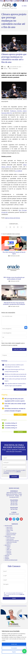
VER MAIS (20, 414)
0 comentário (14, 68)
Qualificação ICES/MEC (11, 542)
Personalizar (14, 648)
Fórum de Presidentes (11, 533)
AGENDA (7, 557)
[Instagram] (10, 519)
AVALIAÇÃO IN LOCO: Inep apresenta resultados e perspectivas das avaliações (14, 303)
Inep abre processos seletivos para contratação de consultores (14, 366)
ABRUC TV (8, 549)
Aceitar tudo (14, 644)
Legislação (8, 552)
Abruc (4, 66)
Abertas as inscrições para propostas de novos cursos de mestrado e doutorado (15, 375)
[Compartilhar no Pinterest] (14, 227)
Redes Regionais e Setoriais (12, 540)
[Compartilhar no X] (6, 227)
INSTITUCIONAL (8, 525)
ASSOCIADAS (8, 536)
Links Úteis (8, 554)
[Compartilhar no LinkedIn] (17, 227)
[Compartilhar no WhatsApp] (21, 227)
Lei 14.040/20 (18, 171)
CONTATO (7, 558)
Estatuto (8, 531)
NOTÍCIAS (7, 555)
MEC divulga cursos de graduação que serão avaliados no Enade (14, 278)
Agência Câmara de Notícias (12, 218)
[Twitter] (14, 519)
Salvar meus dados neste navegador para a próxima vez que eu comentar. (13, 344)
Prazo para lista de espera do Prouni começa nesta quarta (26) (14, 370)
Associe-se (8, 543)
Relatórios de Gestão (11, 534)
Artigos (8, 548)
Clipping (8, 546)
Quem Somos (9, 527)
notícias (5, 68)
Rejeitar (14, 652)
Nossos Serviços (10, 539)
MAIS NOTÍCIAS (20, 389)
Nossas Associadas (10, 537)
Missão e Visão (9, 530)
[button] (24, 651)
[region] (14, 642)
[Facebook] (6, 519)
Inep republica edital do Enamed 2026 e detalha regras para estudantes (15, 384)
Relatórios (8, 551)
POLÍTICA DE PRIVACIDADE (11, 560)
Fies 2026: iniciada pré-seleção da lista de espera (14, 252)
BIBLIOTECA (7, 545)
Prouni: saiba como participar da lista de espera (15, 380)
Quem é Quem (9, 528)
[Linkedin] (17, 519)
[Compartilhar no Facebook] (10, 227)
